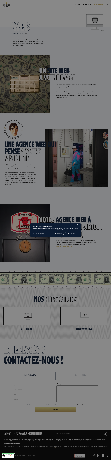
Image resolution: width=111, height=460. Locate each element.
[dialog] (55, 230)
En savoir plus (74, 229)
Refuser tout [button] (58, 233)
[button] (39, 233)
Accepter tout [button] (71, 233)
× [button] (79, 224)
